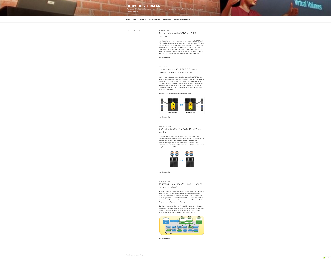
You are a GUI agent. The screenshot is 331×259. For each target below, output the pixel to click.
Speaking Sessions (154, 19)
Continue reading (164, 57)
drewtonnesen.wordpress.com (187, 47)
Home (128, 19)
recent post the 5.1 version (180, 77)
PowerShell (166, 19)
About (135, 19)
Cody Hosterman (144, 6)
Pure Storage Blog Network (182, 19)
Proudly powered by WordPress (134, 255)
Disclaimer (143, 19)
